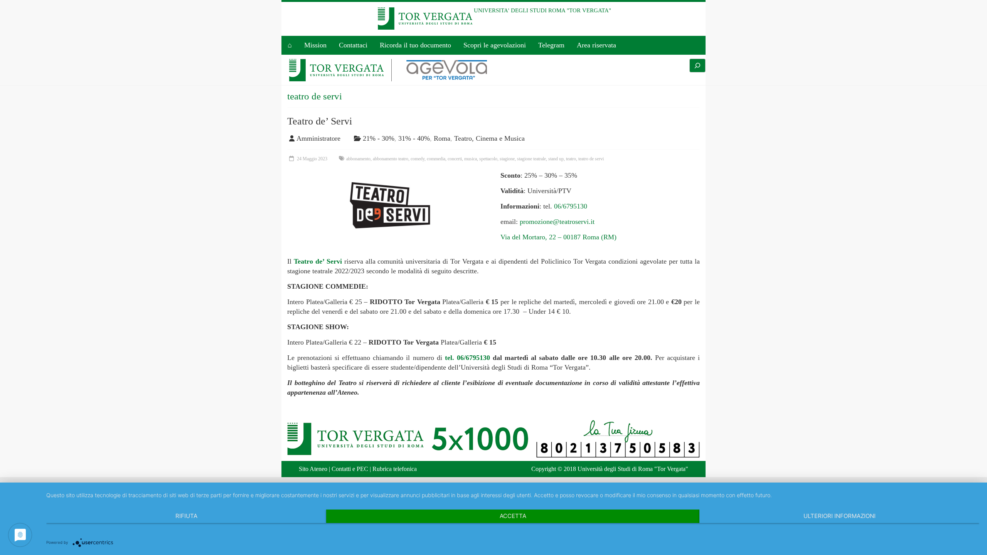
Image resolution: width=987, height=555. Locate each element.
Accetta (513, 516)
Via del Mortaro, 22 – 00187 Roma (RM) (558, 237)
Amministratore (318, 138)
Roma (442, 138)
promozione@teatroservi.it (557, 221)
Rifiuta (186, 516)
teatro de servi (591, 158)
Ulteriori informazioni (839, 516)
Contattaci (353, 45)
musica (470, 158)
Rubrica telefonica (394, 469)
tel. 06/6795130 (467, 358)
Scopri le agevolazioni (494, 45)
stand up (556, 158)
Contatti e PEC (350, 469)
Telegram (551, 45)
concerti (455, 158)
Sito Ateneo (313, 469)
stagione (507, 158)
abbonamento (358, 158)
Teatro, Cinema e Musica (489, 138)
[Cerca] (697, 65)
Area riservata (596, 45)
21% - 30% (378, 138)
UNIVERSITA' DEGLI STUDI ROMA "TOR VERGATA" (542, 10)
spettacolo (488, 158)
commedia (436, 158)
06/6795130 (570, 206)
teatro (571, 158)
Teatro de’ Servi (319, 121)
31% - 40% (414, 138)
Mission (315, 45)
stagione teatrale (531, 158)
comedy (417, 158)
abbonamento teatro (390, 158)
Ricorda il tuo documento (415, 45)
